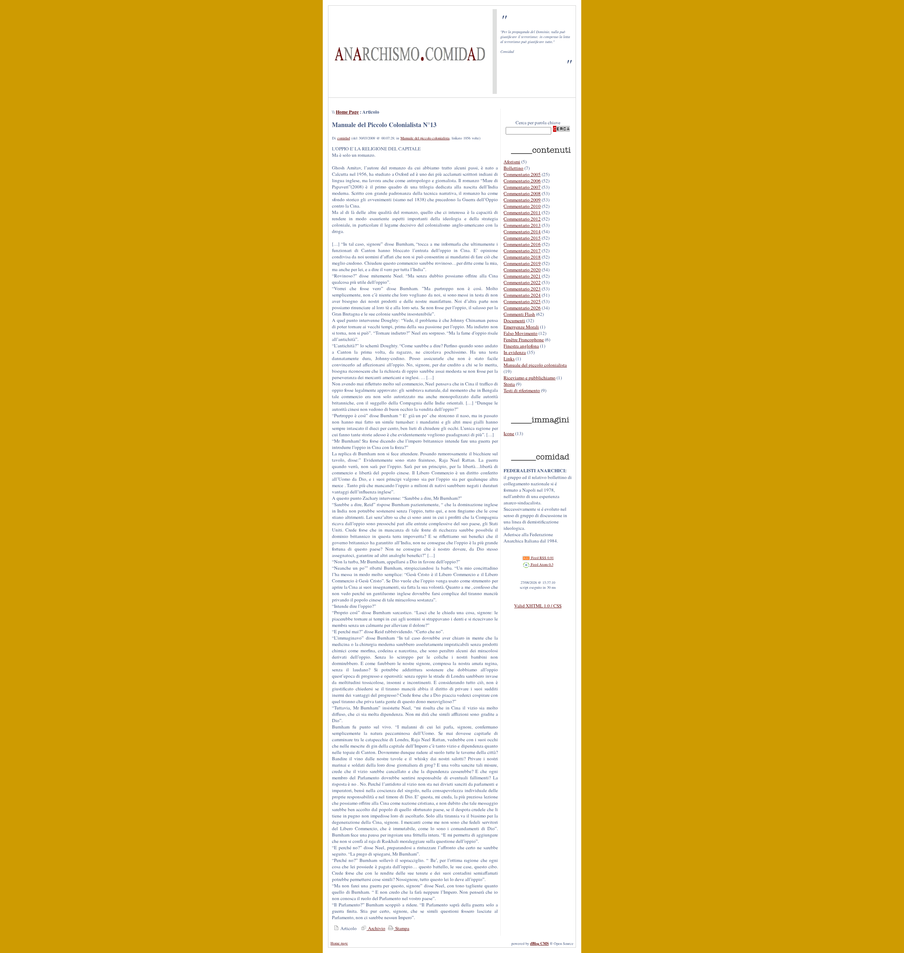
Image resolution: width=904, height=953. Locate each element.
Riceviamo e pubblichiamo (529, 377)
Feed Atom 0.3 (541, 564)
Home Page (347, 111)
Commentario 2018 (522, 257)
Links (509, 358)
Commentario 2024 (522, 295)
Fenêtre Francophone (524, 339)
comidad (343, 138)
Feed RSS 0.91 (542, 557)
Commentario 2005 (522, 174)
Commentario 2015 (522, 238)
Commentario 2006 (522, 181)
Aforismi (512, 161)
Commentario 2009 (522, 200)
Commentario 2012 (522, 219)
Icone (509, 433)
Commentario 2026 (522, 308)
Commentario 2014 (522, 231)
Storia (509, 384)
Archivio (376, 928)
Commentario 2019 (522, 263)
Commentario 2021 (522, 276)
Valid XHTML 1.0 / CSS (537, 606)
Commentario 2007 (522, 187)
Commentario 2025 (522, 301)
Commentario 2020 (522, 269)
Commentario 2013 (522, 225)
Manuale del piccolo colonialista (425, 138)
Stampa (401, 928)
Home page (339, 943)
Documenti (514, 320)
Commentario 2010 (522, 206)
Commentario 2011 (522, 212)
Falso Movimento (520, 333)
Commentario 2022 (522, 282)
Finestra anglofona (521, 346)
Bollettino (513, 168)
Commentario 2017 (522, 250)
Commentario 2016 (522, 244)
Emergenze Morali (521, 327)
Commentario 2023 (522, 289)
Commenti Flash (519, 314)
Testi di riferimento (522, 390)
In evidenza (515, 352)
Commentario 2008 (522, 193)
